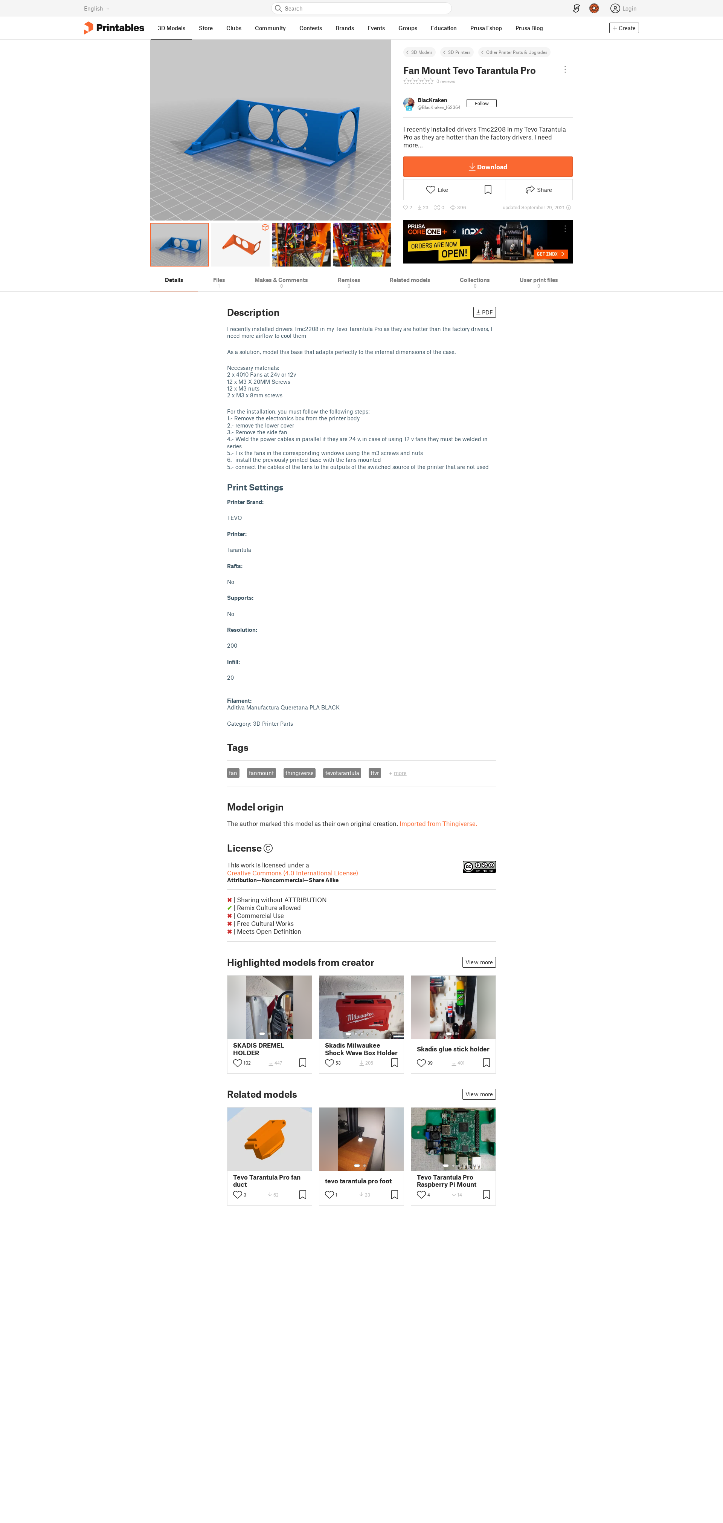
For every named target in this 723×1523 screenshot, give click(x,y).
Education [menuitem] (444, 28)
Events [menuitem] (376, 28)
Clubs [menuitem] (233, 28)
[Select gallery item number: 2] (269, 1033)
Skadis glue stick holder (453, 1049)
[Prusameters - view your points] (594, 8)
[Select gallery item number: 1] (262, 1033)
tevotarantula (342, 772)
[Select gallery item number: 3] (275, 1033)
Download (492, 166)
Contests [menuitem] (310, 28)
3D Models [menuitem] (171, 28)
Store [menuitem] (206, 28)
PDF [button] (487, 312)
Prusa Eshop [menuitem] (486, 28)
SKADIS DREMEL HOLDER (258, 1049)
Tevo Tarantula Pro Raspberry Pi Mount (446, 1181)
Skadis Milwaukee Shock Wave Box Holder (361, 1049)
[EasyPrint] (576, 8)
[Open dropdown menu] (565, 69)
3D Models (422, 52)
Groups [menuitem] (407, 28)
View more (479, 962)
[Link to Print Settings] (289, 486)
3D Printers (459, 52)
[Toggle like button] (237, 1063)
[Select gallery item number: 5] (373, 1033)
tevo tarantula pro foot (358, 1180)
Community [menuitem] (270, 28)
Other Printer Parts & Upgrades (517, 52)
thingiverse (299, 772)
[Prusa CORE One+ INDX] (488, 242)
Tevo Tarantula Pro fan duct (266, 1181)
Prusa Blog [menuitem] (529, 28)
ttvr (375, 772)
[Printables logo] (114, 28)
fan (233, 772)
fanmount (261, 772)
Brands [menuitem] (345, 28)
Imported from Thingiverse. (438, 823)
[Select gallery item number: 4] (367, 1033)
